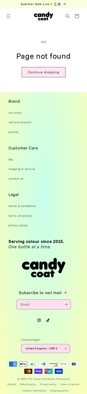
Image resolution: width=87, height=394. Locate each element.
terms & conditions (22, 206)
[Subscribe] (66, 304)
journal (13, 132)
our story (15, 113)
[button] (8, 16)
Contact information (34, 390)
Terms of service (69, 384)
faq (10, 159)
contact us (16, 178)
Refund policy (28, 384)
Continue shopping (43, 72)
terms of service (20, 216)
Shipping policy (59, 390)
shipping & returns (21, 169)
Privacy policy (48, 384)
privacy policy (18, 225)
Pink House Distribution (41, 378)
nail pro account (20, 122)
